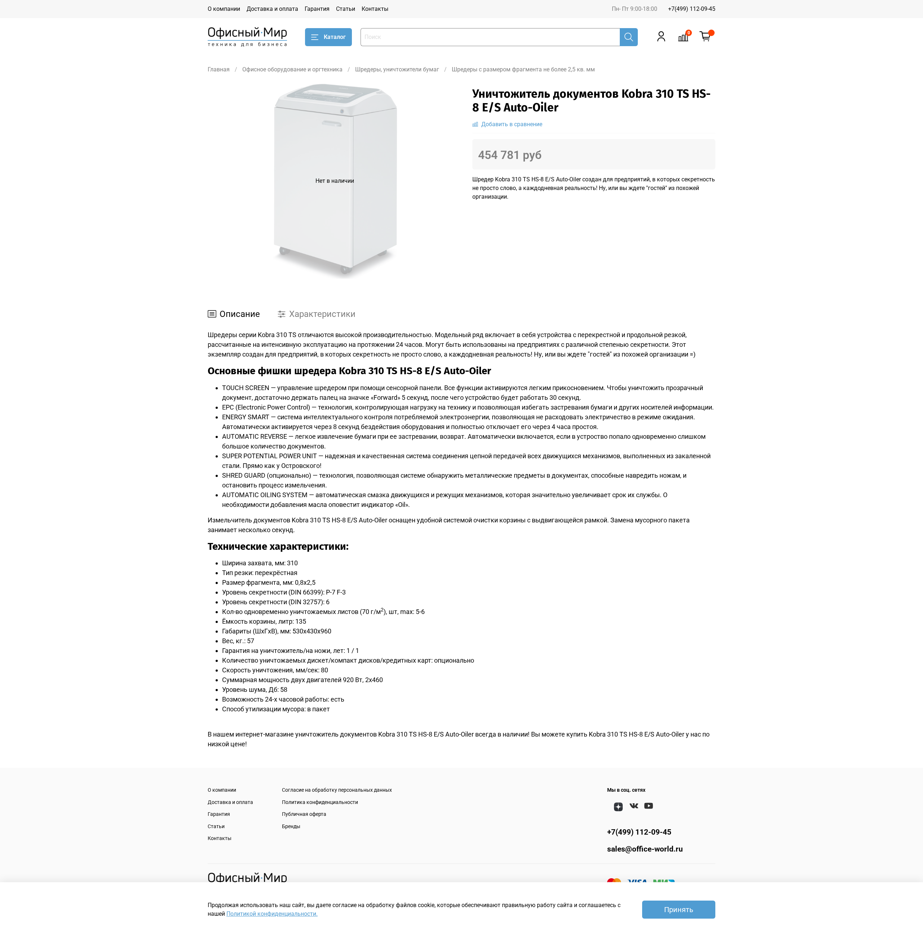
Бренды (291, 826)
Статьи (345, 8)
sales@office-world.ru (645, 849)
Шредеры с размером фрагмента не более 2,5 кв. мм (523, 69)
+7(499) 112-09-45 (691, 8)
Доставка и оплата (272, 8)
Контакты (375, 8)
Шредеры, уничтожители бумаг (397, 69)
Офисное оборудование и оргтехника (292, 69)
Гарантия (317, 8)
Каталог (335, 37)
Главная (219, 69)
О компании (224, 8)
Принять (678, 909)
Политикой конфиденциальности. (272, 913)
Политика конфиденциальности (320, 802)
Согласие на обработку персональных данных (337, 790)
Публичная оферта (304, 814)
